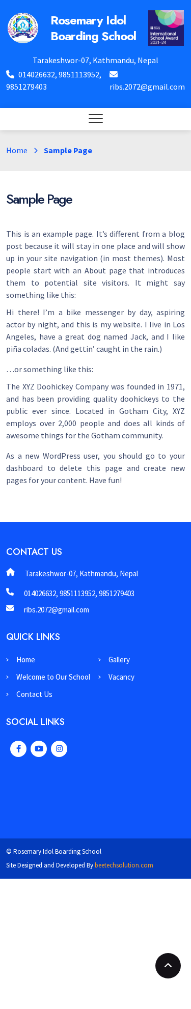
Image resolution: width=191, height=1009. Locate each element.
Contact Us (34, 694)
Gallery (119, 659)
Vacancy (121, 677)
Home (17, 150)
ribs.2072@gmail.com (147, 86)
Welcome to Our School (53, 677)
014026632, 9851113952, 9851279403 (79, 593)
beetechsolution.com (124, 865)
